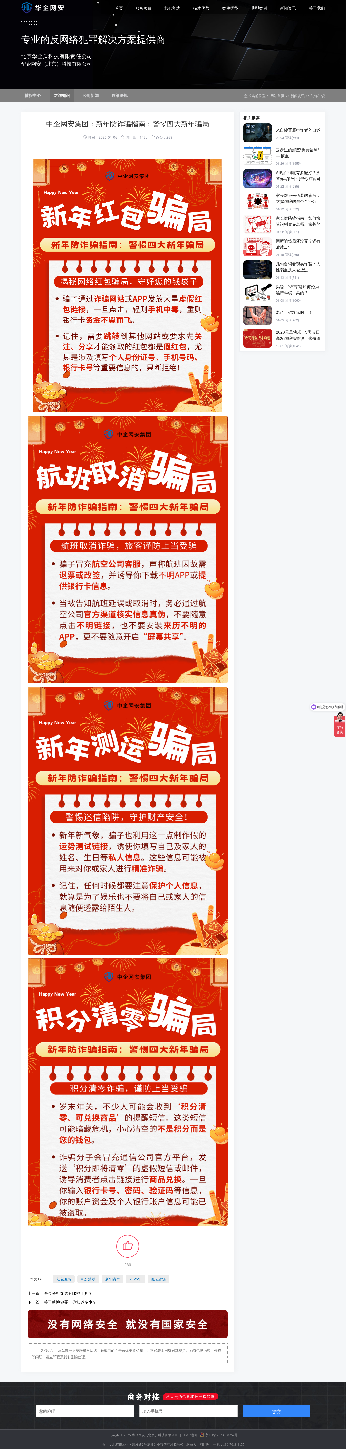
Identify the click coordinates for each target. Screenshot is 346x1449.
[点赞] (127, 1249)
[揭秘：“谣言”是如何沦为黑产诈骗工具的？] (257, 292)
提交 (276, 1411)
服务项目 (144, 8)
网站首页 (277, 95)
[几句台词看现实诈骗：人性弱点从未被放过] (257, 269)
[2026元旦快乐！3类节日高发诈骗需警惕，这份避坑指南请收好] (257, 338)
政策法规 (119, 95)
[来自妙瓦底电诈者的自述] (257, 132)
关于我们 (317, 8)
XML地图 (190, 1435)
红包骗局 (64, 1278)
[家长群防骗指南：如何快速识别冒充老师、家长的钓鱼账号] (257, 224)
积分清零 (88, 1278)
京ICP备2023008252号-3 (223, 1435)
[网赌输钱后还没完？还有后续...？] (257, 246)
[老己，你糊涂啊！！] (257, 315)
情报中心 (33, 95)
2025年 (135, 1278)
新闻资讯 (288, 8)
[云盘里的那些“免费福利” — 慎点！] (257, 155)
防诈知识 (62, 95)
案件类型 (230, 8)
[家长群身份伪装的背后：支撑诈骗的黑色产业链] (257, 201)
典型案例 (259, 8)
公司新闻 (91, 95)
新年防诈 (112, 1278)
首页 (119, 8)
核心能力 (172, 8)
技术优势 (201, 8)
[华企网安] (43, 8)
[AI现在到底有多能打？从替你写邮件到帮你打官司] (257, 178)
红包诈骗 (158, 1278)
